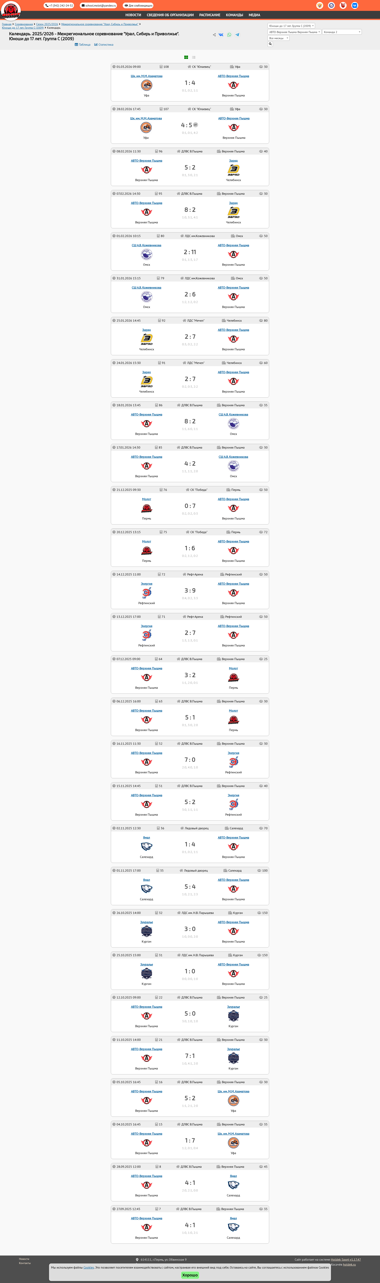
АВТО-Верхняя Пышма (146, 1218)
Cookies (89, 1267)
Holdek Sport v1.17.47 (346, 1259)
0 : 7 (190, 505)
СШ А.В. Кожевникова (233, 457)
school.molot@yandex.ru (101, 5)
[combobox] (291, 25)
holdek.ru (349, 1264)
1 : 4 (190, 843)
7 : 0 (190, 759)
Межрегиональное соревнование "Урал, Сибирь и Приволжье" (99, 24)
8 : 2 (190, 420)
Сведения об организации (170, 15)
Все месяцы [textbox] (276, 38)
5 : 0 (190, 1013)
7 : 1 (190, 1055)
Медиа (254, 15)
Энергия (233, 795)
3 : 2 (190, 674)
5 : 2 (190, 1097)
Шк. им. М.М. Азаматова (233, 1134)
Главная (6, 24)
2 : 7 (190, 632)
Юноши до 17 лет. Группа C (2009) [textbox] (290, 26)
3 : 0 (190, 928)
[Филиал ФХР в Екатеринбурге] (331, 5)
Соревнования (24, 24)
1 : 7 (190, 1140)
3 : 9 (190, 590)
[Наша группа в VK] (354, 5)
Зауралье (233, 1049)
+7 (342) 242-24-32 (61, 5)
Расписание (209, 15)
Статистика (106, 44)
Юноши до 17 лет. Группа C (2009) (23, 27)
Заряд (146, 372)
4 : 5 (186, 124)
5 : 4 (190, 886)
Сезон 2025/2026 (47, 24)
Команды (234, 15)
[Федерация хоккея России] (319, 5)
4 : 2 (190, 463)
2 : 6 (190, 294)
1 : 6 (190, 547)
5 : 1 (190, 717)
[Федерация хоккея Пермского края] (343, 5)
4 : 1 (190, 1224)
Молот (233, 710)
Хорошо (190, 1275)
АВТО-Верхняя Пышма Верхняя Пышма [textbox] (293, 32)
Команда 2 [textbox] (330, 32)
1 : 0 (190, 970)
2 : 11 (190, 251)
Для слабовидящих (140, 5)
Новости (133, 15)
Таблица (84, 44)
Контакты (25, 1263)
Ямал (233, 1218)
